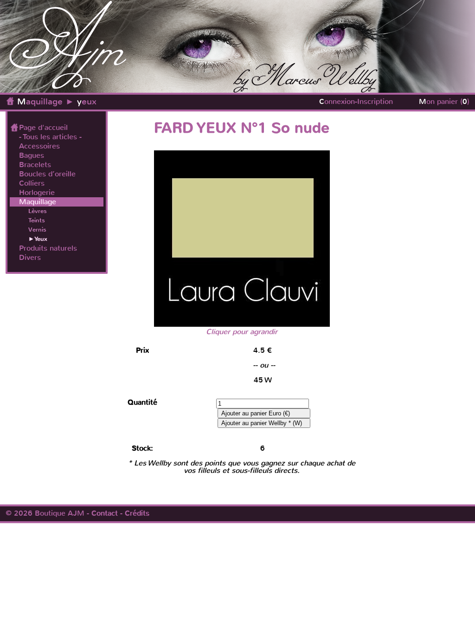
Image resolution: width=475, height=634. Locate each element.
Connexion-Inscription (356, 101)
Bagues (31, 155)
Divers (30, 257)
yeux (86, 101)
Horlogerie (37, 192)
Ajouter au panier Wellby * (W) (261, 423)
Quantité (142, 403)
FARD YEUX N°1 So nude (241, 128)
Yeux (40, 239)
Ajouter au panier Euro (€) (255, 413)
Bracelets (35, 164)
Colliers (32, 183)
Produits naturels (48, 248)
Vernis (37, 229)
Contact (104, 513)
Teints (36, 220)
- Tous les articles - (50, 137)
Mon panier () (444, 101)
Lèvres (37, 211)
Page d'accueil (43, 127)
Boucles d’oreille (47, 174)
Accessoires (39, 146)
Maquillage (40, 101)
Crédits (137, 513)
